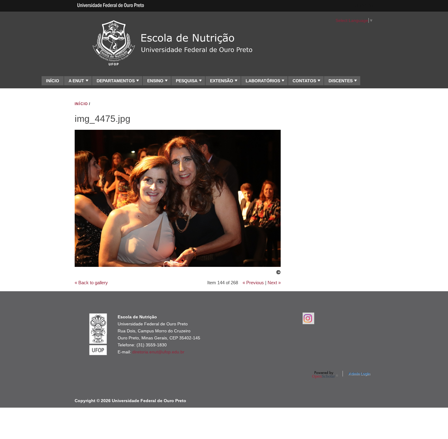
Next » (274, 282)
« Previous (253, 282)
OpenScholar (325, 375)
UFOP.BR (364, 5)
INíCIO (81, 104)
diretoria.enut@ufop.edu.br (158, 351)
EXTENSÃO (221, 80)
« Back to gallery (91, 282)
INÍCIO (52, 80)
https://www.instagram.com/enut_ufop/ (308, 318)
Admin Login (359, 374)
